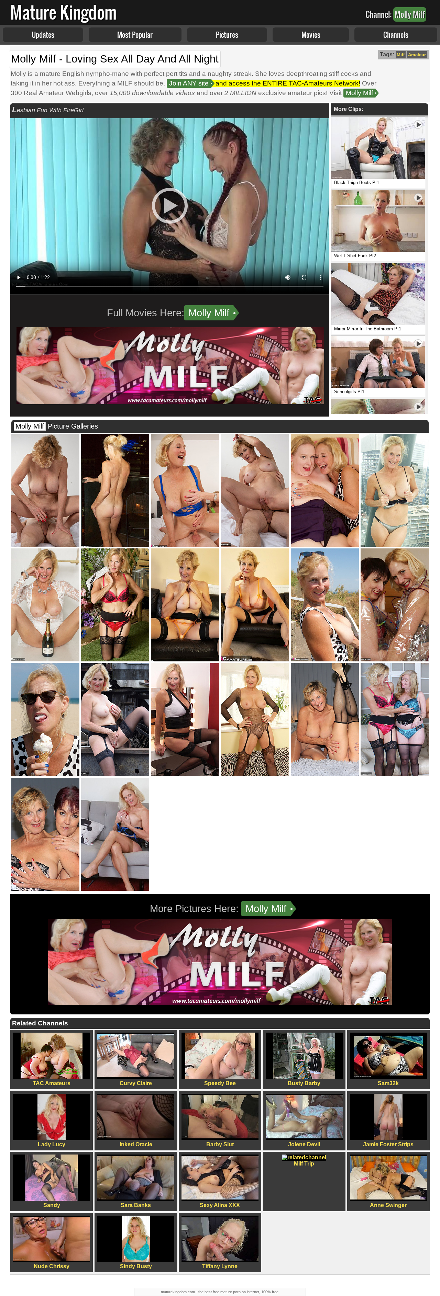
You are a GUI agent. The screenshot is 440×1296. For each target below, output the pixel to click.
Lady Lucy (51, 1144)
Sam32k (388, 1083)
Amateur (417, 54)
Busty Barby (304, 1083)
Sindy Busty (136, 1266)
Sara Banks (136, 1205)
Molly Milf (359, 92)
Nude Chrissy (51, 1266)
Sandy (51, 1205)
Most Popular (135, 35)
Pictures (227, 35)
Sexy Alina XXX (220, 1205)
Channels (395, 35)
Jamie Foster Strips (388, 1144)
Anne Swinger (388, 1205)
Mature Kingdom (63, 12)
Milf (401, 54)
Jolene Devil (304, 1144)
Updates (43, 35)
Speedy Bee (220, 1083)
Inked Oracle (136, 1144)
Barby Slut (220, 1144)
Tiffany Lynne (220, 1266)
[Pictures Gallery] (45, 545)
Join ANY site (189, 83)
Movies (310, 35)
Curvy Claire (136, 1083)
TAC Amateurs (51, 1083)
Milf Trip (304, 1164)
